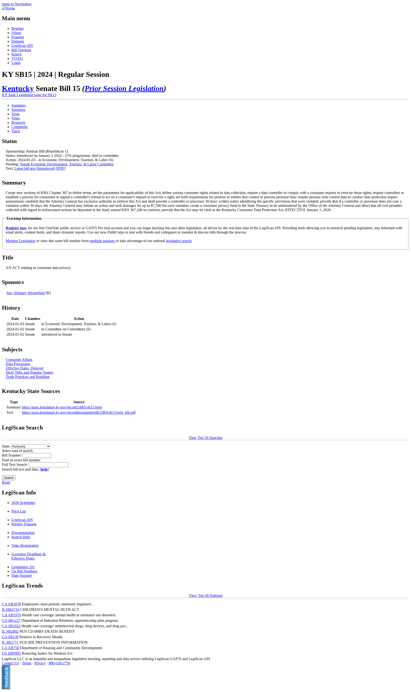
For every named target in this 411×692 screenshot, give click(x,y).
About (16, 33)
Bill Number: (12, 455)
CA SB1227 (11, 620)
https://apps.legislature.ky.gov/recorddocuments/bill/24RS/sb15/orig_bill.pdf (79, 412)
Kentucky (18, 88)
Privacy (40, 663)
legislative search (178, 241)
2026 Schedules (23, 503)
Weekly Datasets (23, 524)
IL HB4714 (10, 609)
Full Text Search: (15, 465)
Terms (26, 663)
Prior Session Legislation (124, 88)
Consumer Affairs (19, 360)
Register (17, 28)
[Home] (8, 8)
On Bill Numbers (24, 571)
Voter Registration (25, 545)
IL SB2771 (10, 642)
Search (16, 54)
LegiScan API (22, 46)
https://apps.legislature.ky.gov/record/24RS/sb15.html (62, 407)
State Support (21, 575)
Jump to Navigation (16, 4)
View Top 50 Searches (206, 438)
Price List (18, 511)
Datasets (17, 41)
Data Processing (18, 364)
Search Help (20, 537)
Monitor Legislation (20, 241)
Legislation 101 (23, 567)
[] (44, 469)
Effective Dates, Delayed (24, 368)
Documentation (22, 533)
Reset (6, 482)
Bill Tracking (21, 50)
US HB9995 (11, 653)
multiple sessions (102, 241)
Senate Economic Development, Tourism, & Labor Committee (67, 164)
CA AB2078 (11, 604)
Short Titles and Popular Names (29, 372)
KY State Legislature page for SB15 (29, 95)
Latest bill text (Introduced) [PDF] (39, 168)
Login (15, 63)
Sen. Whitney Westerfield (25, 293)
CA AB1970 (11, 615)
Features (17, 37)
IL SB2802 (10, 631)
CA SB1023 (11, 626)
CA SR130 (10, 637)
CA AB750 (10, 648)
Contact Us (10, 663)
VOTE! (17, 58)
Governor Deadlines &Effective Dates (28, 556)
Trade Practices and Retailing (27, 377)
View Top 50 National (205, 595)
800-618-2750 (59, 663)
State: (6, 446)
